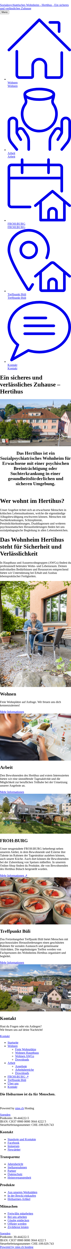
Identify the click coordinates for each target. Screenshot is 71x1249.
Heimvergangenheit (19, 1177)
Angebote (21, 1066)
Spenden (5, 1114)
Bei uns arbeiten (17, 1216)
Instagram (13, 1146)
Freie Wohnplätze (25, 1049)
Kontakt (5, 1036)
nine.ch (19, 1108)
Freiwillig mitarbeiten (20, 1213)
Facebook (13, 1142)
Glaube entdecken (18, 1220)
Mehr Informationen (12, 711)
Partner (12, 1170)
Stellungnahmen (17, 1167)
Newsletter (14, 1149)
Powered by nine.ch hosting (16, 1247)
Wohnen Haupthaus (27, 1052)
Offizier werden (17, 1223)
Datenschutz (15, 1174)
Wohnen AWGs (24, 1056)
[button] (4, 12)
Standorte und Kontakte (22, 1139)
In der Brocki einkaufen (22, 1195)
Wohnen (13, 1046)
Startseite (13, 1042)
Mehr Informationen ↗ (13, 875)
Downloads (22, 1059)
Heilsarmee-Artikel (19, 1199)
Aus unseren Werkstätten (22, 1192)
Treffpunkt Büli (17, 1080)
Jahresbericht (15, 1164)
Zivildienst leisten (18, 1227)
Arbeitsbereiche (24, 1069)
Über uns (13, 1083)
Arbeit (11, 1062)
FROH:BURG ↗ (18, 1076)
